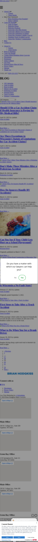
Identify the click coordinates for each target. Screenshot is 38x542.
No (15, 278)
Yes (22, 278)
